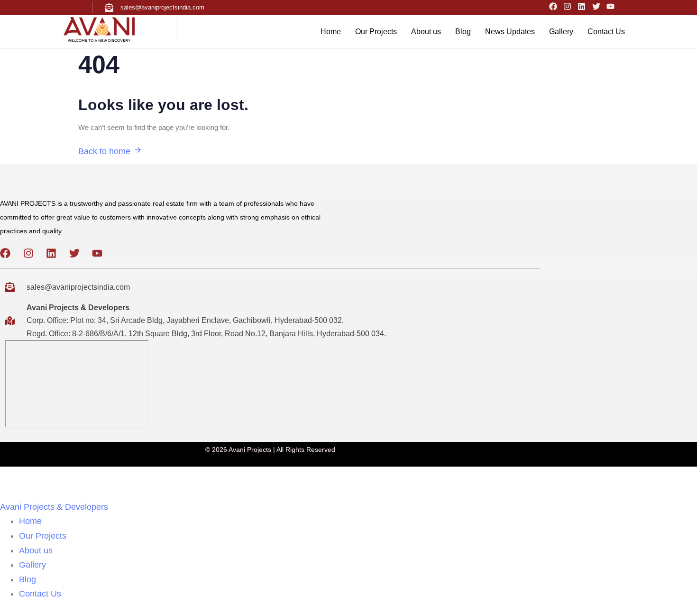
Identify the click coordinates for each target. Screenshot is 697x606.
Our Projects (376, 32)
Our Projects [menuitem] (42, 536)
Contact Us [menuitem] (40, 593)
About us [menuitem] (36, 550)
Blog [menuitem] (27, 579)
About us (426, 32)
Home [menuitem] (30, 521)
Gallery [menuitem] (32, 564)
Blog (463, 32)
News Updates (510, 32)
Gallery (561, 32)
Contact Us (606, 32)
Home (331, 32)
